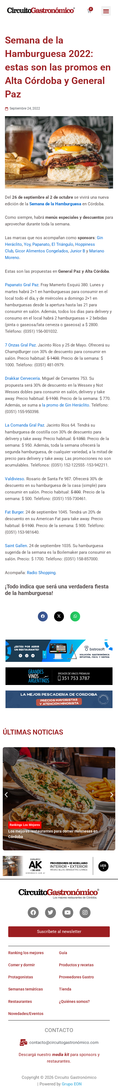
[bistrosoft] (59, 650)
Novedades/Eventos (25, 1013)
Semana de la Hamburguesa (55, 203)
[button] (106, 11)
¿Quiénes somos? (74, 1001)
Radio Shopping (41, 572)
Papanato (41, 244)
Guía (63, 953)
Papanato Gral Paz (21, 284)
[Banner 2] (59, 699)
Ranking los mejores (26, 953)
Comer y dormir (21, 965)
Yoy (27, 244)
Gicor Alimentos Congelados (41, 251)
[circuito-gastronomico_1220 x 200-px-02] (59, 865)
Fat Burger (14, 512)
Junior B (77, 251)
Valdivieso (14, 478)
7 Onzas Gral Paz (20, 345)
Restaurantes (20, 1001)
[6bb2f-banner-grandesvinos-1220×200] (59, 675)
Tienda (65, 989)
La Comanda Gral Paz (24, 425)
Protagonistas (20, 977)
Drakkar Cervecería (22, 378)
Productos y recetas (76, 965)
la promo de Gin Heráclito (65, 405)
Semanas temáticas (25, 989)
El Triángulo (62, 244)
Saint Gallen (16, 545)
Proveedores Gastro (76, 977)
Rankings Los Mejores (25, 825)
